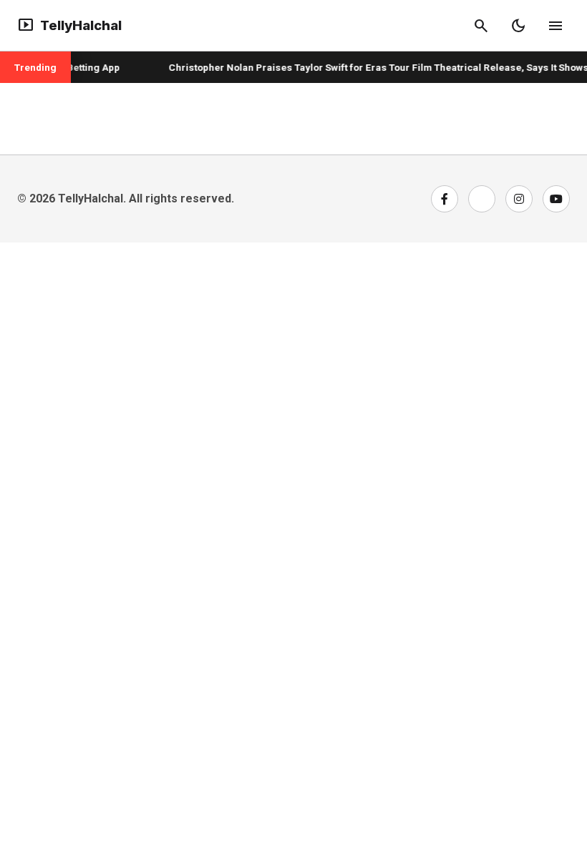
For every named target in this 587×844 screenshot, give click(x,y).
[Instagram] (519, 198)
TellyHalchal (69, 26)
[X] (481, 198)
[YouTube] (556, 198)
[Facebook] (444, 198)
